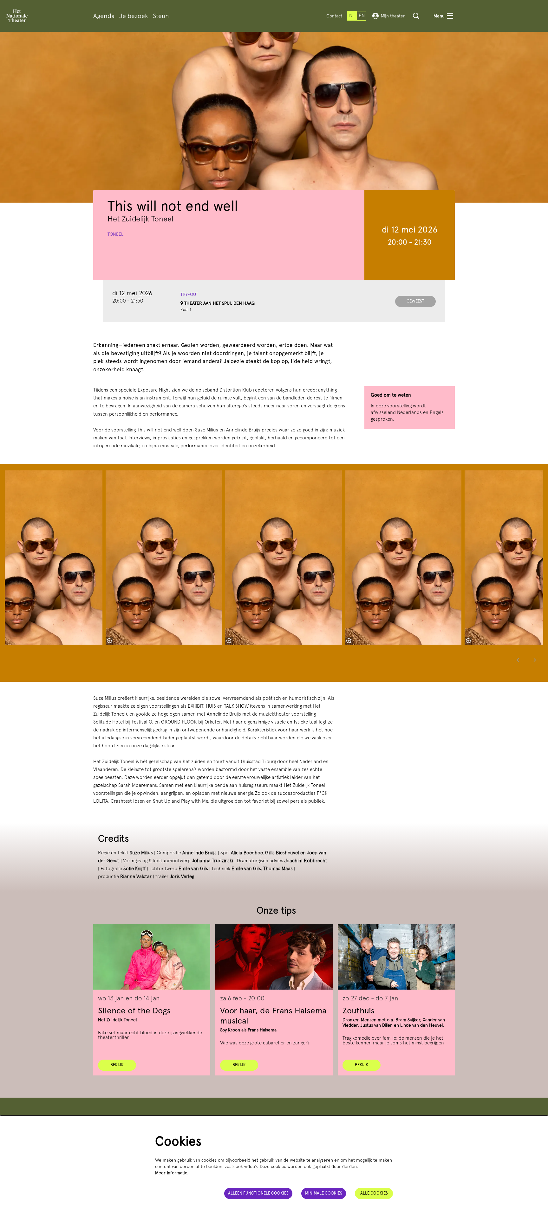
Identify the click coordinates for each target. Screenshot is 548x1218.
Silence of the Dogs (134, 1010)
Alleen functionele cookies (258, 1193)
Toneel (115, 234)
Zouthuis (358, 1010)
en (362, 15)
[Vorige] (518, 660)
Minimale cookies (323, 1193)
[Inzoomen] (229, 641)
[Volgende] (535, 660)
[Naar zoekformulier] (416, 16)
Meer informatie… (173, 1172)
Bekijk (117, 1064)
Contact (334, 15)
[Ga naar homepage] (17, 16)
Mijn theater (393, 15)
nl (352, 15)
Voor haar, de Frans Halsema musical (273, 1015)
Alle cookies (374, 1193)
